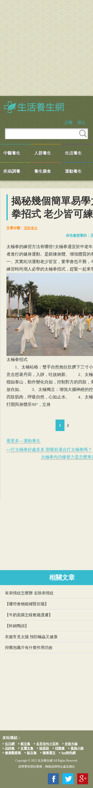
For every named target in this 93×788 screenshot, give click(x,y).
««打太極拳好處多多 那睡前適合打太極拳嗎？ (49, 449)
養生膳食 (42, 171)
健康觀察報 (13, 753)
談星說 (44, 748)
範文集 (25, 744)
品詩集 (10, 748)
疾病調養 (11, 171)
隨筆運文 (49, 753)
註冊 (69, 122)
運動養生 (73, 171)
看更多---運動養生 (23, 440)
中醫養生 (11, 153)
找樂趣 (60, 748)
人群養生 (42, 153)
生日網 (10, 744)
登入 (82, 122)
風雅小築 (77, 748)
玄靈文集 (27, 748)
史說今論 (71, 744)
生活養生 (73, 153)
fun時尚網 (69, 753)
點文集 (32, 753)
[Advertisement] (46, 48)
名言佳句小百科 (47, 744)
